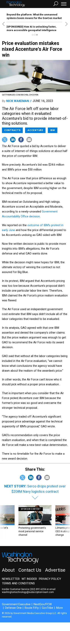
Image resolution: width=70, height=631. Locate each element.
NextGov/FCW (43, 604)
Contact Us (29, 570)
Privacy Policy (50, 579)
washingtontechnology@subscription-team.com (28, 592)
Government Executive (16, 604)
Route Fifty (32, 608)
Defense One (13, 608)
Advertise (55, 570)
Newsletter (11, 579)
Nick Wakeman (17, 101)
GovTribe (47, 608)
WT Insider (29, 579)
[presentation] (3, 522)
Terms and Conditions (18, 583)
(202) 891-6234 (38, 589)
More (59, 608)
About (8, 570)
